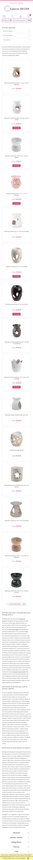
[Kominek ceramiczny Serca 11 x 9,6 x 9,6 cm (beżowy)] (16, 71)
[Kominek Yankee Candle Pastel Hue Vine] (16, 403)
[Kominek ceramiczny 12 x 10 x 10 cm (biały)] (16, 220)
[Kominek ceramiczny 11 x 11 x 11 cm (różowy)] (16, 182)
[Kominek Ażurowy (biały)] (16, 439)
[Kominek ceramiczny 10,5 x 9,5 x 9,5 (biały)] (16, 509)
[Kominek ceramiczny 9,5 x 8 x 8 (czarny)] (16, 293)
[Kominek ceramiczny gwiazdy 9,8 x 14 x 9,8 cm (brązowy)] (16, 331)
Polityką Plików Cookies (5, 856)
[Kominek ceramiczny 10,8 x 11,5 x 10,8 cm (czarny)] (16, 579)
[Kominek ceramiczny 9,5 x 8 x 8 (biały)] (16, 255)
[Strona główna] (16, 8)
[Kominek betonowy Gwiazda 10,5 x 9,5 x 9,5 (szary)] (16, 474)
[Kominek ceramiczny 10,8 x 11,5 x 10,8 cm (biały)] (16, 144)
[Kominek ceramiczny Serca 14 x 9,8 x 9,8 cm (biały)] (16, 107)
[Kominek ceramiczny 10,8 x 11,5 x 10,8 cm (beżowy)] (16, 544)
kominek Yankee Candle (19, 672)
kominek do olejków (14, 629)
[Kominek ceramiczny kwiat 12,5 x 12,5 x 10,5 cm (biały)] (16, 366)
